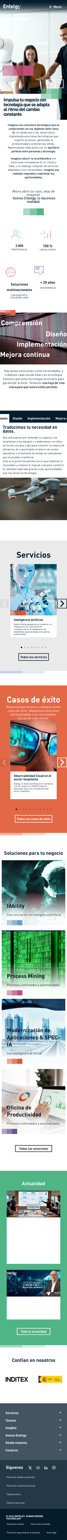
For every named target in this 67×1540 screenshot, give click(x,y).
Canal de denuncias (16, 1503)
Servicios (12, 1413)
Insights (10, 1428)
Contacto (11, 1450)
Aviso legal (52, 1532)
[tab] (17, 418)
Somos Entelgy (15, 1435)
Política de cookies (15, 1524)
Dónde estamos (16, 1443)
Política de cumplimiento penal (21, 1485)
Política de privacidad (40, 1524)
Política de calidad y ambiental (21, 1477)
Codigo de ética (13, 1494)
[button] (51, 84)
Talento (10, 1420)
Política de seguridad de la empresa (23, 1532)
